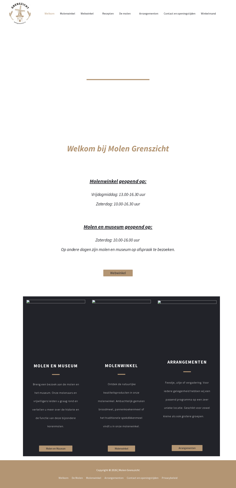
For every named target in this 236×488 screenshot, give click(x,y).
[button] (118, 273)
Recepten (108, 13)
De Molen (77, 478)
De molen (125, 13)
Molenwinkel (67, 13)
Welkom (49, 13)
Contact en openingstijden (179, 13)
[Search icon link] (222, 13)
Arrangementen (148, 13)
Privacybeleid (169, 478)
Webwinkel (87, 13)
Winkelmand (208, 13)
